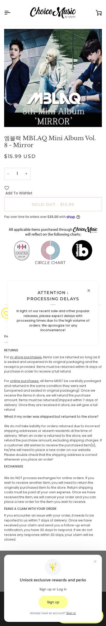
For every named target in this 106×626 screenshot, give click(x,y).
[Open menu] (12, 12)
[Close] (91, 290)
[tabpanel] (53, 445)
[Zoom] (13, 117)
